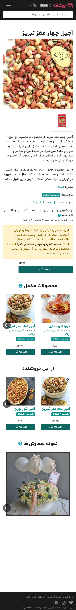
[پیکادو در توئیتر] (69, 603)
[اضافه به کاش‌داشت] (70, 42)
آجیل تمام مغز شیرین (21, 326)
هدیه (60, 187)
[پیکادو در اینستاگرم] (61, 603)
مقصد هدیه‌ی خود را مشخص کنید (39, 244)
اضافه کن (45, 269)
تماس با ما (31, 597)
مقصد (28, 5)
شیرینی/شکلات (51, 195)
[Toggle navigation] (8, 5)
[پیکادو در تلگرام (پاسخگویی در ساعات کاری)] (55, 603)
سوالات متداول (53, 597)
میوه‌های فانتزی (59, 326)
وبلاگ (41, 597)
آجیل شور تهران (25, 409)
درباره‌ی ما (68, 597)
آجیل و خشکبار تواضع (44, 202)
